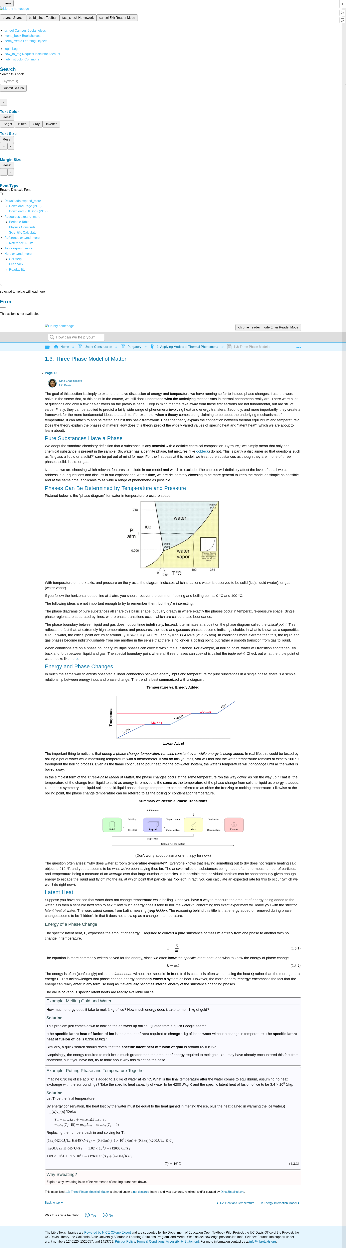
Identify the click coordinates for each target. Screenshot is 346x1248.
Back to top (52, 1202)
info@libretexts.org (262, 1241)
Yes (93, 1215)
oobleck (202, 451)
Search (52, 337)
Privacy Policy (125, 1241)
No (111, 1215)
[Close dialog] (3, 307)
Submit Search (13, 88)
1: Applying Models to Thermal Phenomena (187, 346)
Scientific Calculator (23, 232)
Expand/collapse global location (298, 346)
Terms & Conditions (150, 1241)
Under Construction (98, 346)
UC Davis (65, 385)
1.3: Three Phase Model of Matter (87, 1191)
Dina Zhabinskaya (70, 380)
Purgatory (134, 346)
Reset (7, 117)
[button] (16, 264)
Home (65, 346)
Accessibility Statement (182, 1241)
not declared (141, 1191)
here (74, 659)
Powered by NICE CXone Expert (108, 1232)
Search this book (12, 74)
